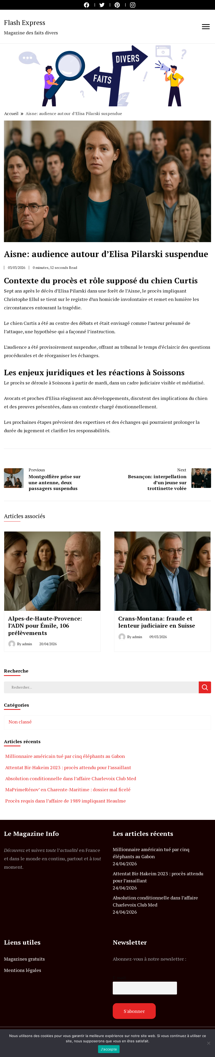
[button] (107, 75)
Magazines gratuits (24, 959)
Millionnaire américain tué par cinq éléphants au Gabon (65, 756)
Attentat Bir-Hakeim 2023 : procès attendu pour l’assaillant (68, 767)
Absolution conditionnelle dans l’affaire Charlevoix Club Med (70, 778)
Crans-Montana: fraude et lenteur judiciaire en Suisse (156, 622)
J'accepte (109, 1049)
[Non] (208, 1043)
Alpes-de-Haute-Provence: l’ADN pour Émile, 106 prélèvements (45, 626)
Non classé (20, 721)
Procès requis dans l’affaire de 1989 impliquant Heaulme (65, 801)
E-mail (119, 978)
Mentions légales (22, 970)
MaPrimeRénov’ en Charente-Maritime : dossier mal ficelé (68, 789)
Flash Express (24, 22)
